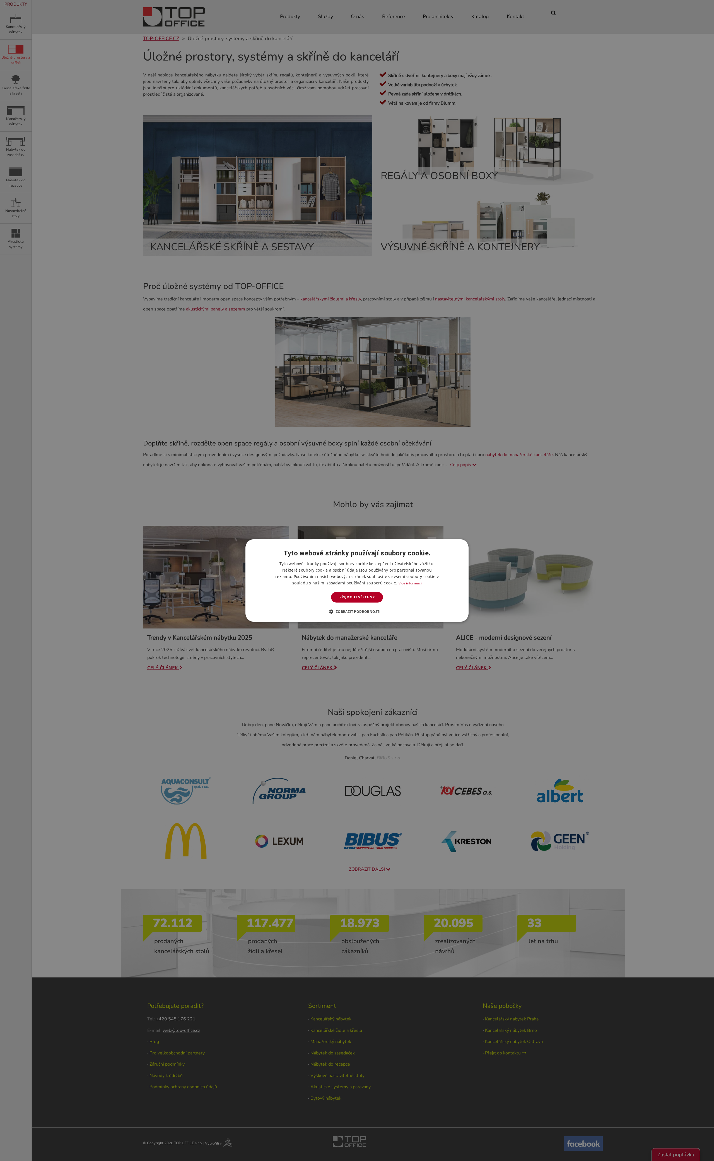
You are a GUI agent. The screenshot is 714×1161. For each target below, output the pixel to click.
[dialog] (357, 580)
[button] (356, 611)
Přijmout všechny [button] (357, 597)
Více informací (410, 583)
